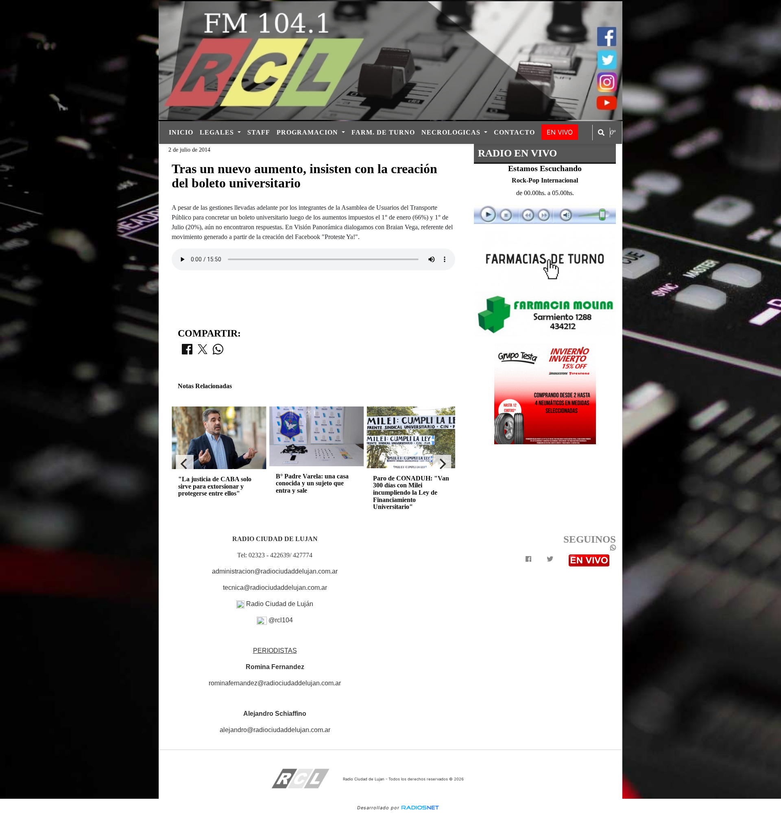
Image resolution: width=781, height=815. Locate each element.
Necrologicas (451, 132)
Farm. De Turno (383, 132)
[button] (601, 132)
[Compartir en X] (202, 352)
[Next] (442, 464)
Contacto (514, 132)
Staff (258, 132)
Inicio (181, 132)
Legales (218, 132)
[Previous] (185, 464)
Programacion (308, 132)
